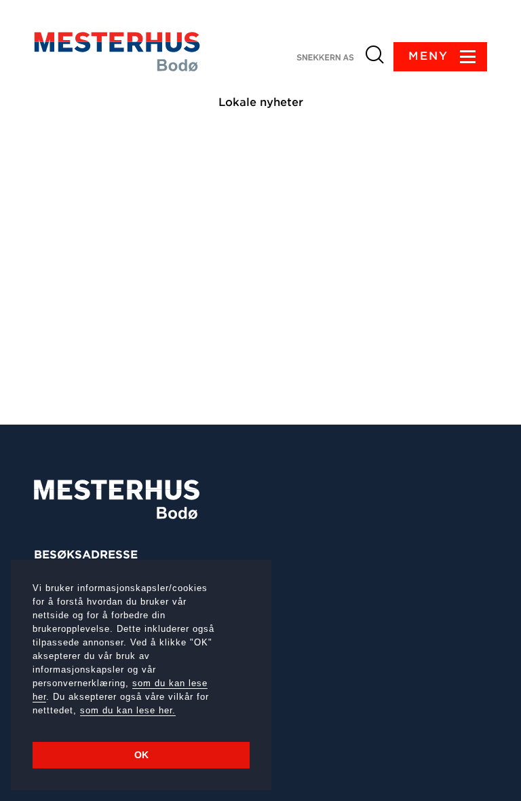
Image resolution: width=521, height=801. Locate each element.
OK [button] (141, 754)
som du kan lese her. (128, 710)
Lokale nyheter (260, 102)
